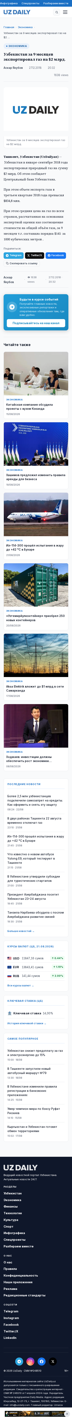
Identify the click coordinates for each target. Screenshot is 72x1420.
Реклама (10, 1289)
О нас (8, 1262)
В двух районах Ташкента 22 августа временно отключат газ (34, 820)
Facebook (57, 255)
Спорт (8, 1226)
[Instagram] (30, 1361)
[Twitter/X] (53, 1361)
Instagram (11, 1318)
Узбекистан (13, 1193)
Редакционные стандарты (24, 1295)
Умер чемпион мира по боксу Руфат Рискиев (33, 1111)
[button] (56, 12)
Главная (9, 27)
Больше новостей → (21, 931)
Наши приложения (18, 1282)
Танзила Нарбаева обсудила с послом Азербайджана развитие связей (35, 914)
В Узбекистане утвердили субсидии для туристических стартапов (33, 878)
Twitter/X (36, 255)
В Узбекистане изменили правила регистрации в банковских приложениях (32, 1091)
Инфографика (9, 3)
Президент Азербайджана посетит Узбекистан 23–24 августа (33, 896)
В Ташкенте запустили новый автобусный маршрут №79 (29, 1071)
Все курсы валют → (20, 985)
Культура (11, 1220)
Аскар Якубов (13, 67)
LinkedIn (10, 1338)
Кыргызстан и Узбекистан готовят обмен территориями (32, 1129)
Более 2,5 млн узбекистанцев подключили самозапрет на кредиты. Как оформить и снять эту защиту (35, 800)
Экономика (25, 27)
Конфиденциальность (21, 1275)
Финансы (11, 1206)
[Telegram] (19, 1361)
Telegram (15, 255)
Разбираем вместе (55, 3)
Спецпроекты (30, 3)
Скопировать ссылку (23, 263)
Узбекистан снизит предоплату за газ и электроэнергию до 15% (35, 1053)
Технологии (13, 1213)
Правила (10, 1269)
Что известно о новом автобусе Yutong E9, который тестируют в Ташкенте (31, 858)
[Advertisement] (36, 1414)
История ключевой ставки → (26, 1023)
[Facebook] (42, 1361)
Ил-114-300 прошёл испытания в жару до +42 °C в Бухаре (35, 838)
